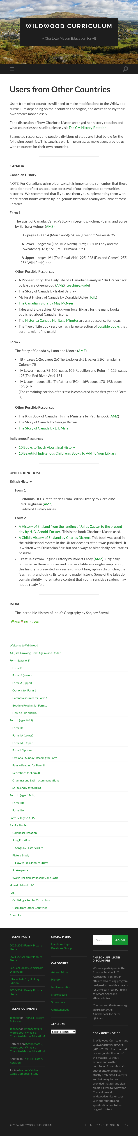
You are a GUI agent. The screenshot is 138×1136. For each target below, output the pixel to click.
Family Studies (19, 825)
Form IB (17, 668)
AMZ (50, 226)
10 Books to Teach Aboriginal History (47, 447)
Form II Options (22, 750)
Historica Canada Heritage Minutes (52, 320)
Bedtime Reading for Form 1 (29, 705)
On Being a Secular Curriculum (31, 900)
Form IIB (17, 727)
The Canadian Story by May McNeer (46, 303)
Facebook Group (61, 948)
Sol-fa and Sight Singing (26, 787)
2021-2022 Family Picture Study (26, 958)
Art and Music (60, 972)
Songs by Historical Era (29, 847)
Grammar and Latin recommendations (35, 780)
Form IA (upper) (22, 682)
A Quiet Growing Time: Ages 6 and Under (35, 653)
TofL (93, 297)
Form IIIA (18, 810)
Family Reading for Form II (28, 765)
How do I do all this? (24, 712)
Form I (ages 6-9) (20, 660)
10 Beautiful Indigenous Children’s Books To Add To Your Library (67, 453)
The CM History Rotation (88, 128)
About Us (16, 915)
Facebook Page (60, 944)
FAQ (12, 892)
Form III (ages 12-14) (22, 795)
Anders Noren (109, 1125)
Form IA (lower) (22, 675)
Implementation (61, 987)
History (56, 979)
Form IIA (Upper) (22, 743)
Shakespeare (20, 870)
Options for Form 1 (24, 690)
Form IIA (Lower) (22, 735)
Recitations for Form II (26, 772)
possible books (109, 326)
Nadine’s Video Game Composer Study (24, 1071)
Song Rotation (21, 840)
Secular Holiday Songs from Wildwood (26, 969)
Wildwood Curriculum (69, 26)
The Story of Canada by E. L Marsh (44, 428)
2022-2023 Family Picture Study (26, 947)
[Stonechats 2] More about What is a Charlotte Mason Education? (27, 1032)
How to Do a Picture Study (31, 862)
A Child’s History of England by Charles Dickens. (55, 537)
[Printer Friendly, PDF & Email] (25, 621)
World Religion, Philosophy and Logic (35, 877)
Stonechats (58, 1002)
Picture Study (20, 855)
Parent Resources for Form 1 (29, 698)
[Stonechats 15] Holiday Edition (24, 980)
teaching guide (78, 285)
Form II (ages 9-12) (21, 720)
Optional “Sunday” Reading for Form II (35, 757)
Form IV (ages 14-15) (23, 817)
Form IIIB (18, 802)
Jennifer (15, 1017)
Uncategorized (60, 1009)
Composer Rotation (24, 832)
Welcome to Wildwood (24, 645)
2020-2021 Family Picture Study (26, 992)
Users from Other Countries (29, 907)
